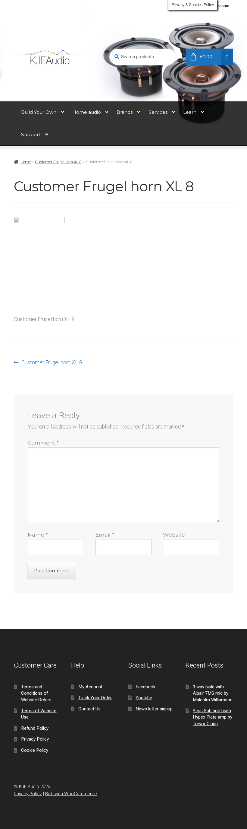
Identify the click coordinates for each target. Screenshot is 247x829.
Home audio (86, 112)
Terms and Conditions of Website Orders (36, 693)
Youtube (144, 697)
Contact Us (89, 709)
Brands (125, 112)
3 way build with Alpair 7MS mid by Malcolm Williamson (213, 693)
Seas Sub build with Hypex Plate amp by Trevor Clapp (212, 717)
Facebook (145, 687)
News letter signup (154, 709)
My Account (219, 6)
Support (30, 134)
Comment (43, 442)
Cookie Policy (34, 750)
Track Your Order (95, 697)
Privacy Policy (35, 739)
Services (158, 112)
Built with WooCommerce (71, 793)
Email (104, 534)
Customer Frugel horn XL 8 (58, 162)
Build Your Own (38, 112)
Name (38, 534)
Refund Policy (34, 728)
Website (174, 534)
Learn (189, 112)
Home (25, 162)
